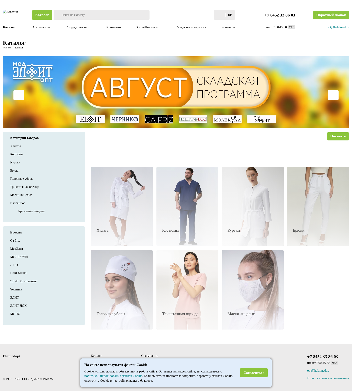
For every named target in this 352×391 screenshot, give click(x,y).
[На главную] (11, 15)
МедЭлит (16, 248)
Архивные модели (31, 211)
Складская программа (191, 27)
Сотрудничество (77, 27)
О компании (41, 27)
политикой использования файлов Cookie (113, 376)
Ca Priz (15, 240)
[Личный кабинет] (196, 15)
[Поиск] (57, 15)
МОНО (15, 313)
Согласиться (253, 373)
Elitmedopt (11, 356)
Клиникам (113, 27)
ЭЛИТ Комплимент (23, 281)
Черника (16, 289)
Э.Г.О (14, 265)
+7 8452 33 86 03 (279, 15)
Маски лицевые (21, 195)
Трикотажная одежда (24, 186)
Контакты (228, 27)
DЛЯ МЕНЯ (19, 273)
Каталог (42, 15)
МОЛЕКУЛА (19, 256)
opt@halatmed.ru (338, 27)
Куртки (15, 162)
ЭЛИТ (14, 297)
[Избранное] (205, 15)
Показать (338, 136)
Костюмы (16, 154)
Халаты (15, 146)
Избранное (17, 203)
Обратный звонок (331, 15)
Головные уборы (21, 178)
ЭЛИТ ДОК (18, 305)
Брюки (15, 170)
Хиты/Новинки (147, 27)
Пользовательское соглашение (328, 378)
